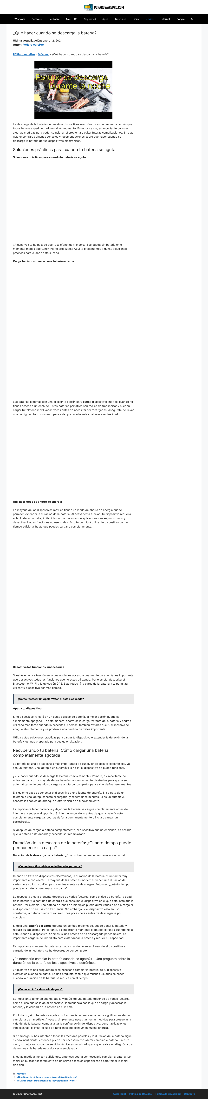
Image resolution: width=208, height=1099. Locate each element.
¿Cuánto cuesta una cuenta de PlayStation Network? (47, 1080)
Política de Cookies (140, 1093)
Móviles (149, 19)
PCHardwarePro (24, 54)
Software (37, 19)
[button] (192, 19)
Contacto (189, 1093)
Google (180, 19)
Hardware (54, 19)
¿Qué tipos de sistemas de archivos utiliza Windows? (47, 1077)
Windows (19, 19)
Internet (165, 19)
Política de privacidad (168, 1093)
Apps (105, 19)
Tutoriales (120, 19)
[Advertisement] (73, 186)
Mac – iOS (72, 19)
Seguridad (90, 19)
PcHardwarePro (33, 44)
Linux (136, 19)
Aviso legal (119, 1093)
